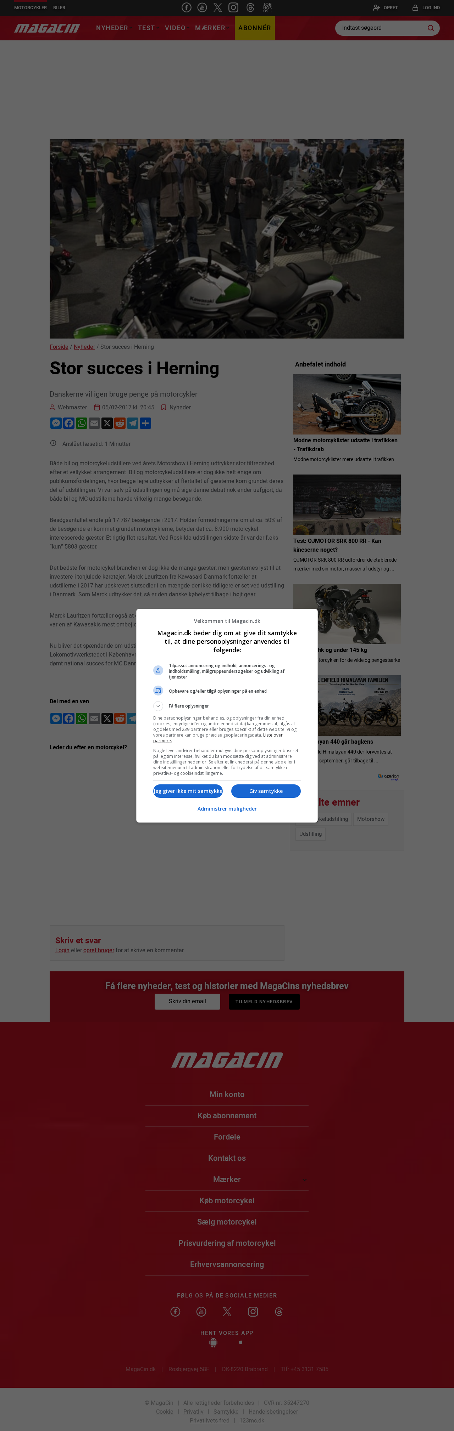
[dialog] (227, 716)
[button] (227, 706)
